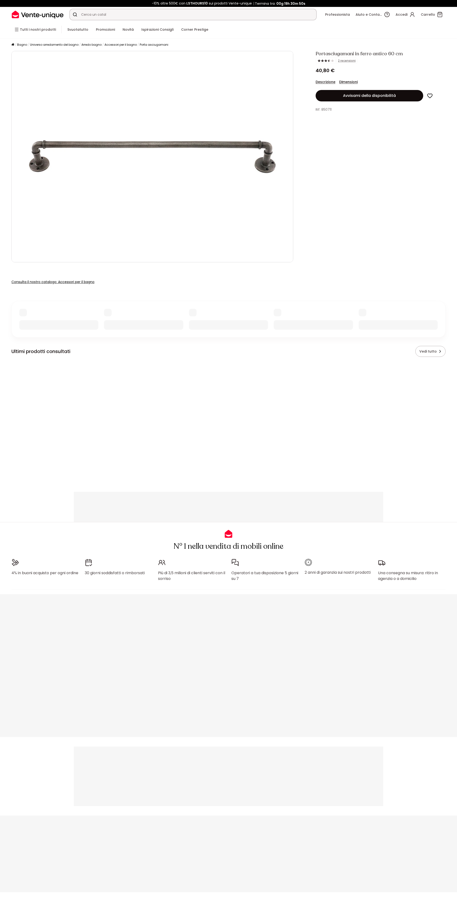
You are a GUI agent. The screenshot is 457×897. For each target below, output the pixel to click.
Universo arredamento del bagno (54, 45)
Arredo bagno (91, 45)
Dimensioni (348, 82)
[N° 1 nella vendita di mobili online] (37, 14)
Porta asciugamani (154, 45)
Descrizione (325, 82)
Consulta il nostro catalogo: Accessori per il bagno (52, 281)
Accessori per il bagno (120, 45)
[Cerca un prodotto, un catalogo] (75, 14)
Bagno (22, 45)
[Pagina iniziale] (12, 45)
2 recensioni (347, 61)
